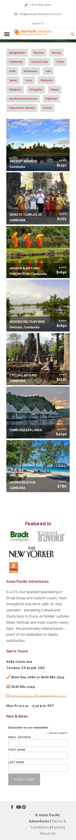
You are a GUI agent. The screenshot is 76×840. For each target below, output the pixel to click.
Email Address (21, 737)
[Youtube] (16, 807)
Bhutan (39, 52)
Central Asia (39, 61)
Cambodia (16, 61)
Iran (48, 71)
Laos (29, 80)
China (60, 61)
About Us (38, 23)
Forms (57, 827)
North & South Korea (23, 98)
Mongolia (36, 89)
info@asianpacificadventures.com (40, 14)
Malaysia (46, 80)
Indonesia (30, 71)
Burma (56, 52)
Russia (47, 107)
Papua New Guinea (22, 107)
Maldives (15, 89)
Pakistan (51, 98)
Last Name (16, 762)
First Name (16, 749)
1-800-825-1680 (41, 4)
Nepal (55, 89)
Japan (13, 80)
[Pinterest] (22, 807)
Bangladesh (17, 52)
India (12, 71)
